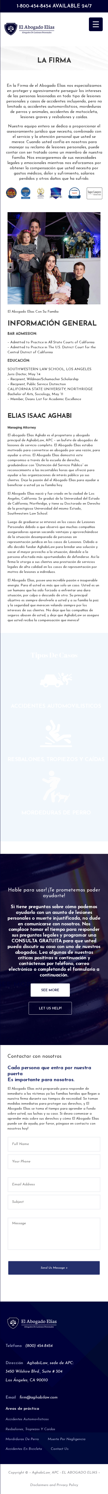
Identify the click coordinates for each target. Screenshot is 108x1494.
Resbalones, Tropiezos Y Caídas (30, 1429)
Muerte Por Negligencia (66, 1439)
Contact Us (60, 1449)
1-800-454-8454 (34, 6)
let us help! (50, 1008)
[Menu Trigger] (96, 24)
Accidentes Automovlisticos (27, 1419)
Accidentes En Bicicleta (24, 1449)
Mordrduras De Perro (22, 1439)
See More (50, 990)
